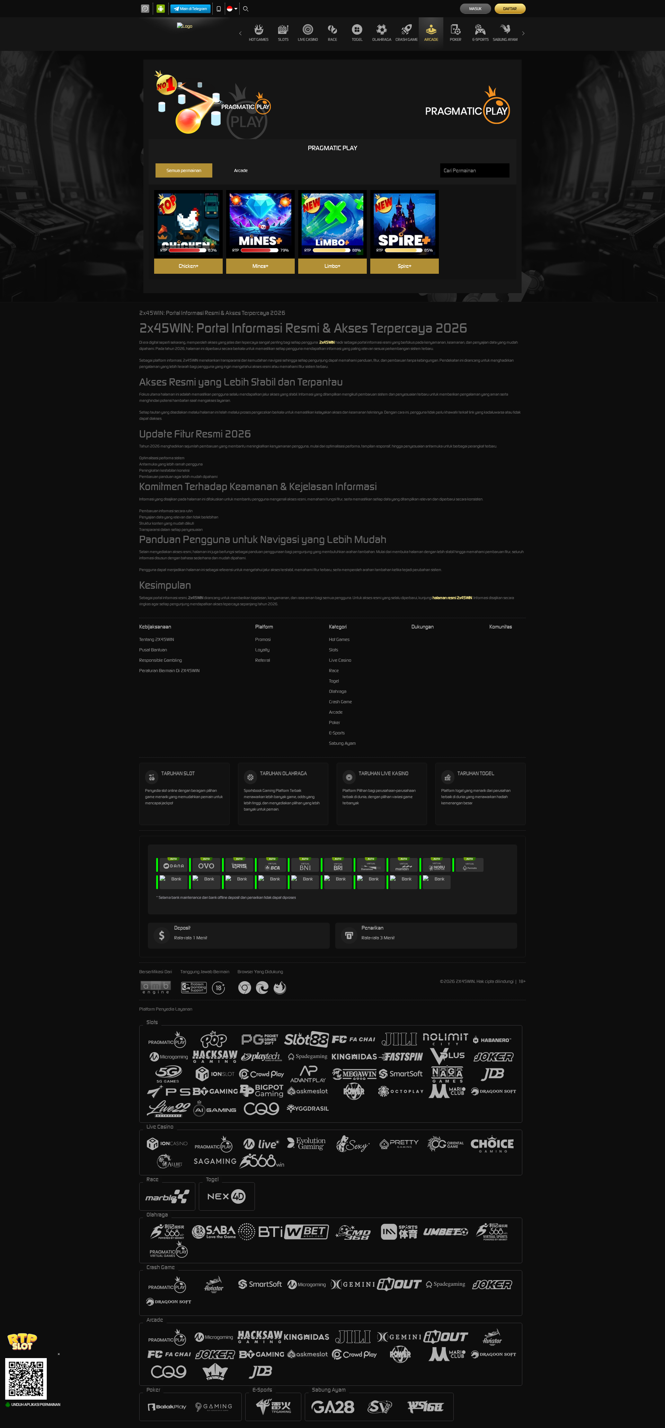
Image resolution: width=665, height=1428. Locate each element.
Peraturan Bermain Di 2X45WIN (169, 671)
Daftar (510, 8)
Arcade (431, 39)
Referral (262, 660)
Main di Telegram (193, 8)
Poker (455, 39)
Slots (283, 39)
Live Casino (308, 39)
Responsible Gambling (160, 660)
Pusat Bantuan (153, 650)
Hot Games (258, 39)
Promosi (263, 639)
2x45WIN (327, 342)
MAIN (192, 214)
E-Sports (480, 39)
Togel (357, 39)
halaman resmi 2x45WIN (452, 597)
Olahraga (381, 39)
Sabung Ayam (505, 39)
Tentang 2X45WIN (156, 639)
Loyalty (262, 650)
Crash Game (407, 39)
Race (332, 39)
